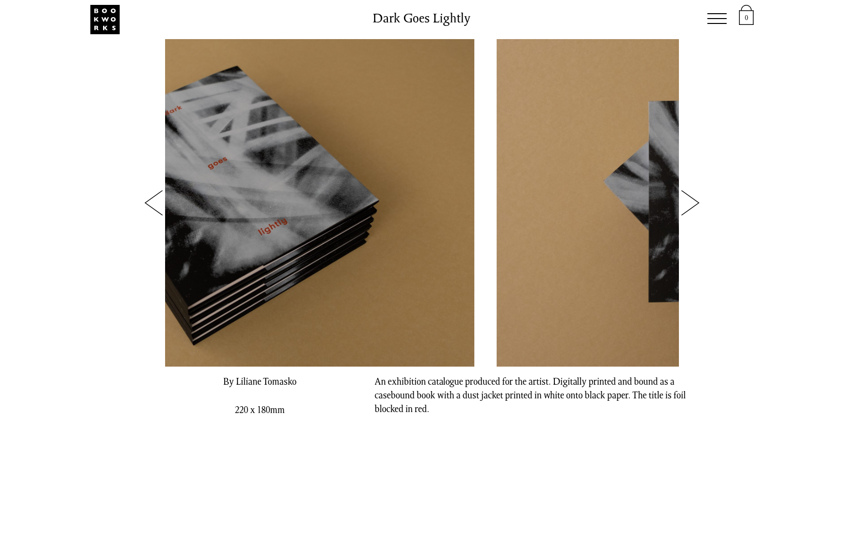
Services (339, 19)
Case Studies (541, 19)
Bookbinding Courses (434, 19)
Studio (285, 19)
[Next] (690, 203)
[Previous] (154, 203)
